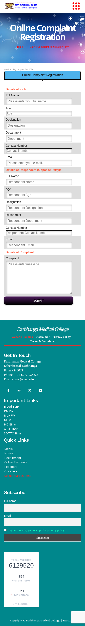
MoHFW (9, 415)
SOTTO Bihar (13, 433)
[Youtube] (40, 390)
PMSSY (8, 411)
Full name (10, 501)
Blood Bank (11, 406)
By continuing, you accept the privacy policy (36, 530)
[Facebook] (8, 390)
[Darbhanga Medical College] (33, 6)
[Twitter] (29, 390)
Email (7, 515)
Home (19, 46)
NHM (7, 420)
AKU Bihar (11, 429)
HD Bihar (10, 424)
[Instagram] (19, 390)
